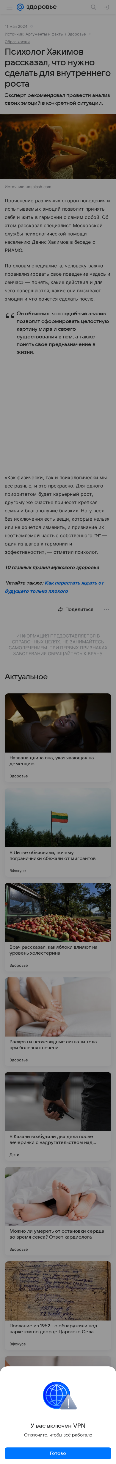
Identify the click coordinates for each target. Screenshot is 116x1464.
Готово (58, 1453)
